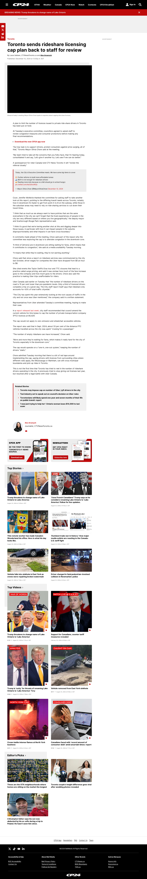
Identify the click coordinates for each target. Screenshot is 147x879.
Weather (47, 5)
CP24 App (57, 840)
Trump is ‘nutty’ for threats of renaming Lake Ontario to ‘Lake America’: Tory (27, 689)
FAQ (75, 840)
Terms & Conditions (49, 864)
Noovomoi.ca (113, 864)
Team (91, 840)
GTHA (37, 5)
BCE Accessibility (14, 861)
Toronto (11, 39)
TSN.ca (78, 867)
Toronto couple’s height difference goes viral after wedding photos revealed (71, 785)
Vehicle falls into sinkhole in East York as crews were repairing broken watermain (25, 575)
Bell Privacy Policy (48, 861)
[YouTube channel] (18, 848)
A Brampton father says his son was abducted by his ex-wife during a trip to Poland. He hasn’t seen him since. (25, 821)
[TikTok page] (14, 848)
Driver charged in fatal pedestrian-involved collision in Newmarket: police (70, 575)
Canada (58, 5)
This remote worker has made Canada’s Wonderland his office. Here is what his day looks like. (26, 538)
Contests (92, 5)
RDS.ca (111, 867)
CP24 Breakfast (107, 5)
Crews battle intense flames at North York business (26, 743)
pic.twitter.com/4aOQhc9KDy (26, 184)
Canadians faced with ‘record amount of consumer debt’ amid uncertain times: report (71, 743)
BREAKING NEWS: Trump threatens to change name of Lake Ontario (35, 12)
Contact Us (83, 840)
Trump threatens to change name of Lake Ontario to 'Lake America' (26, 635)
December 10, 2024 (55, 189)
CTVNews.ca (80, 861)
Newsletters (67, 840)
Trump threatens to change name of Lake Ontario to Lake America (26, 498)
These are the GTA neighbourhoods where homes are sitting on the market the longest (27, 785)
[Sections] (7, 4)
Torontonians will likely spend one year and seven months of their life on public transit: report (51, 399)
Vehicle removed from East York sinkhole (69, 688)
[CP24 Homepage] (21, 4)
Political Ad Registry (49, 867)
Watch (81, 5)
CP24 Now (70, 5)
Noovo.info (112, 861)
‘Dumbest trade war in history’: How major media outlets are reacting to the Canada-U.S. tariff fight (70, 538)
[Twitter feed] (9, 848)
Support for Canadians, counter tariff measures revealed (67, 635)
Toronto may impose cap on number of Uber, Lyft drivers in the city (50, 390)
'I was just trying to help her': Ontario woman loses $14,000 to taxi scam (50, 405)
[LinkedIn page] (23, 848)
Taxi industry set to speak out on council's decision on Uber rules (49, 394)
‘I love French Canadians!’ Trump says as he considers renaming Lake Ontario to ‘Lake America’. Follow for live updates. (70, 499)
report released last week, (28, 310)
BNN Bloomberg (81, 864)
